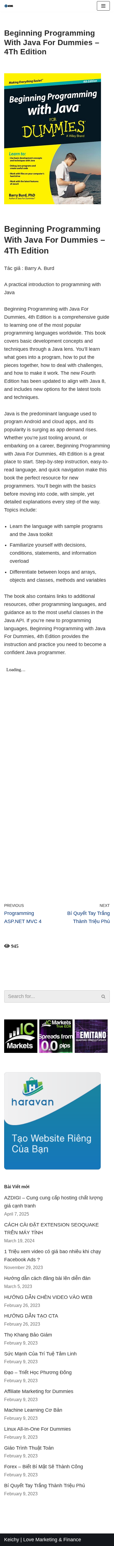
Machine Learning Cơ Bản (33, 1410)
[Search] (103, 996)
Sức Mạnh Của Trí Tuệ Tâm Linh (40, 1354)
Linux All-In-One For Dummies (37, 1429)
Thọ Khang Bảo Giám (28, 1335)
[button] (103, 996)
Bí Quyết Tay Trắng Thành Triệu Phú (44, 1485)
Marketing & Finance (58, 1539)
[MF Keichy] (10, 5)
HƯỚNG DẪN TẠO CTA (31, 1316)
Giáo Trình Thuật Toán (29, 1448)
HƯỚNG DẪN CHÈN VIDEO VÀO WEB (48, 1297)
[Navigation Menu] (103, 6)
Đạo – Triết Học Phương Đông (38, 1372)
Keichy (11, 1539)
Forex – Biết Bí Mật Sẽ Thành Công (43, 1466)
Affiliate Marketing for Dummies (38, 1391)
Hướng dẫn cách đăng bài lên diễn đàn (47, 1278)
